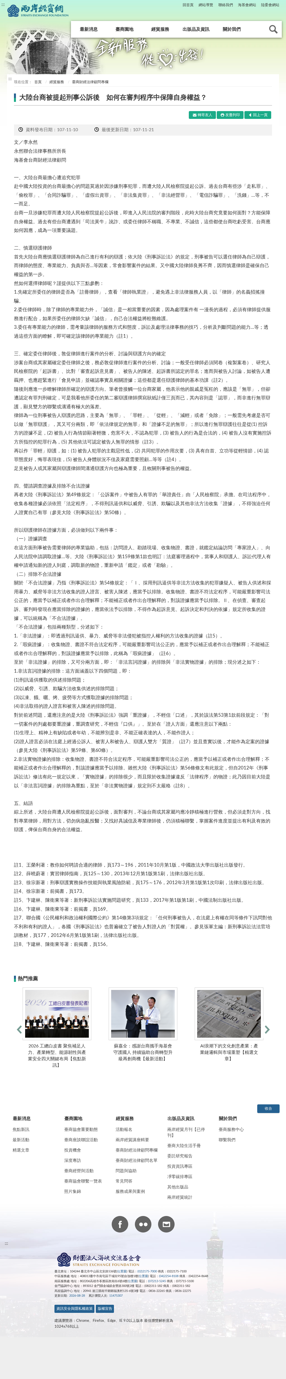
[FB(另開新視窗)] (120, 1225)
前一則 (19, 1029)
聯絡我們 (225, 5)
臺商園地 (125, 29)
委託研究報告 (179, 1156)
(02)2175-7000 (147, 1271)
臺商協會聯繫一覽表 (83, 1181)
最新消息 (89, 29)
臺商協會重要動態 (81, 1130)
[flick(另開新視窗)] (143, 1225)
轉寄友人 (205, 115)
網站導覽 (206, 5)
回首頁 (188, 5)
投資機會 (72, 1150)
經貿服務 (160, 29)
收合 (268, 1109)
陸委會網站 (270, 5)
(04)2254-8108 (168, 1276)
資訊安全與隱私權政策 (74, 1309)
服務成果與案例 (130, 1191)
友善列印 (232, 115)
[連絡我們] (166, 1225)
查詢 (273, 29)
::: (3, 4)
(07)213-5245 (157, 1281)
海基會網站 (247, 5)
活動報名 (124, 1130)
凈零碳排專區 (179, 1177)
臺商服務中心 (231, 1130)
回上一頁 (260, 115)
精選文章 (21, 1150)
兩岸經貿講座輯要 (132, 1140)
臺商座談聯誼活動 (81, 1140)
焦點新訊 (21, 1130)
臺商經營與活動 (79, 1171)
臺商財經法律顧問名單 (137, 1161)
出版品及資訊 (196, 29)
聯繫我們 (227, 1140)
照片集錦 (72, 1191)
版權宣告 (105, 1309)
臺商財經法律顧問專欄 (137, 1150)
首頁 (38, 82)
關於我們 (232, 29)
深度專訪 (72, 1161)
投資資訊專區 (179, 1166)
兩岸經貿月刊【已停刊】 (186, 1133)
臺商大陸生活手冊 (184, 1146)
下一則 (267, 1029)
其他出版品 (177, 1187)
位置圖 (122, 1271)
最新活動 (21, 1140)
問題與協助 (126, 1171)
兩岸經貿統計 (179, 1197)
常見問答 (124, 1181)
